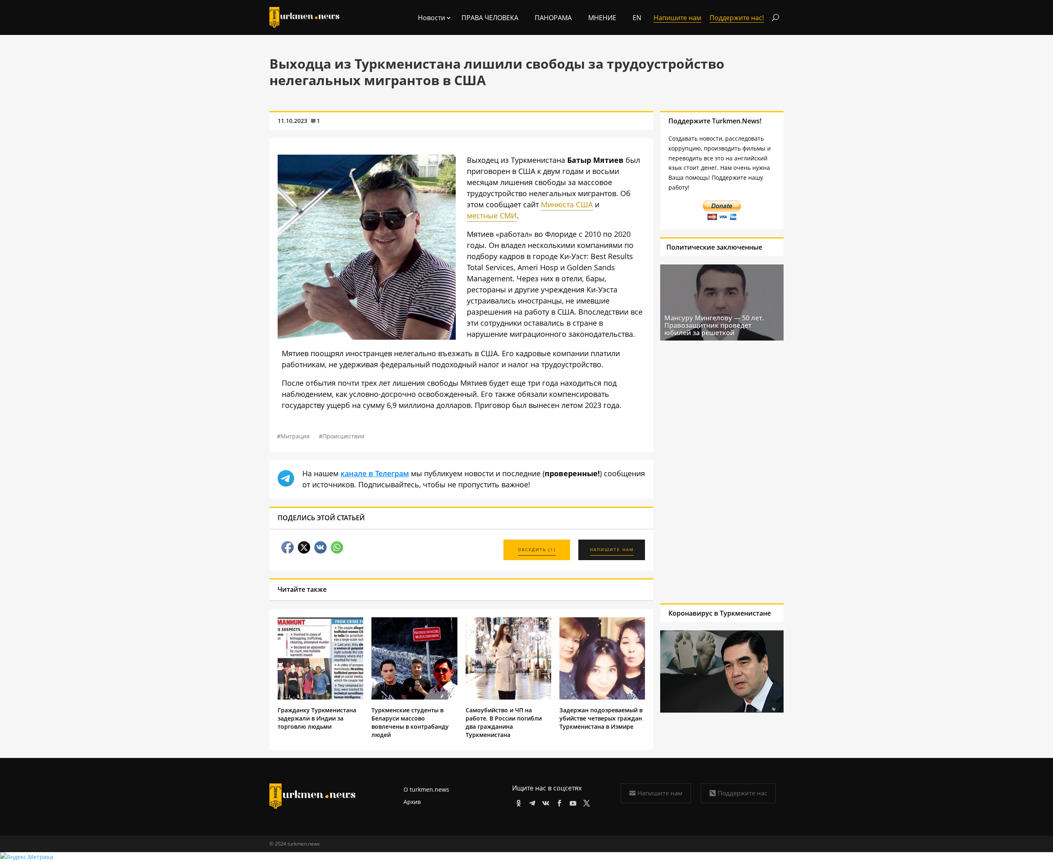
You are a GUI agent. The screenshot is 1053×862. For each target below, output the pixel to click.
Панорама (553, 17)
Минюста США (567, 204)
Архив (412, 802)
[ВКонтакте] (544, 802)
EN (637, 17)
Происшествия (343, 436)
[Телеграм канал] (531, 802)
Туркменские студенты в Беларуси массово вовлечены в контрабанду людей (410, 722)
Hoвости (431, 17)
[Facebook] (558, 802)
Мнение (602, 17)
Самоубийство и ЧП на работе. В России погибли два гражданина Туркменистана (504, 722)
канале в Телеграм (375, 473)
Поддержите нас (742, 793)
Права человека (490, 17)
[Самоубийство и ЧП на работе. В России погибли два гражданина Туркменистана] (508, 697)
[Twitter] (585, 802)
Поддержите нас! (737, 17)
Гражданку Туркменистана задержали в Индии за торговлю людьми (317, 718)
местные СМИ (492, 215)
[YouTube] (571, 802)
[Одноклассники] (517, 802)
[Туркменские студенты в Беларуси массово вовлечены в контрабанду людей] (414, 697)
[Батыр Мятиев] (367, 337)
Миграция (295, 436)
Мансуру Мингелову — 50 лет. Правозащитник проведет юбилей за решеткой (714, 325)
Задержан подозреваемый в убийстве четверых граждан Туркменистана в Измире (600, 718)
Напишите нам (660, 793)
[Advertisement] (722, 471)
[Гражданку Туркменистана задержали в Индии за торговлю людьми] (320, 697)
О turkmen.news (426, 789)
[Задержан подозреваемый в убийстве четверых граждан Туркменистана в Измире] (602, 697)
